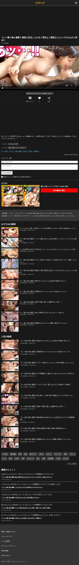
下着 (23, 458)
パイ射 (58, 458)
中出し (41, 454)
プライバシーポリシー (8, 546)
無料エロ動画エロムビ (8, 531)
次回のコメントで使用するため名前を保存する (17, 177)
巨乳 (25, 151)
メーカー (11, 213)
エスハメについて (7, 536)
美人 (38, 458)
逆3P (30, 151)
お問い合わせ (5, 555)
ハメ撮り (5, 151)
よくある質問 (5, 541)
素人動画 (4, 213)
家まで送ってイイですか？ (17, 148)
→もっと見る (72, 464)
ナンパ (4, 458)
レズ (12, 151)
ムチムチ (65, 458)
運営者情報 (4, 551)
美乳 (20, 454)
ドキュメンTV (13, 144)
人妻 (43, 458)
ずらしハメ (30, 458)
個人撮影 (19, 151)
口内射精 (50, 458)
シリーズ (11, 216)
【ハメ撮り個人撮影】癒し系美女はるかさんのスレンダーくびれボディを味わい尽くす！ (27, 477)
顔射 (65, 454)
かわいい (49, 454)
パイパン (72, 454)
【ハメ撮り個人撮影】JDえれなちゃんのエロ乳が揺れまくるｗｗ (21, 497)
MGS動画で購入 (59, 190)
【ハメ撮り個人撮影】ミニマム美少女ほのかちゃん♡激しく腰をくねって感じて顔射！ (27, 508)
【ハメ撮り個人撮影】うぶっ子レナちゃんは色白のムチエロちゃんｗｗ (22, 487)
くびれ (17, 458)
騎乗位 (37, 151)
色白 (10, 458)
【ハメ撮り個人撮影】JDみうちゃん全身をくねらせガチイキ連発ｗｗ (22, 518)
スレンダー (58, 454)
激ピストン (33, 454)
